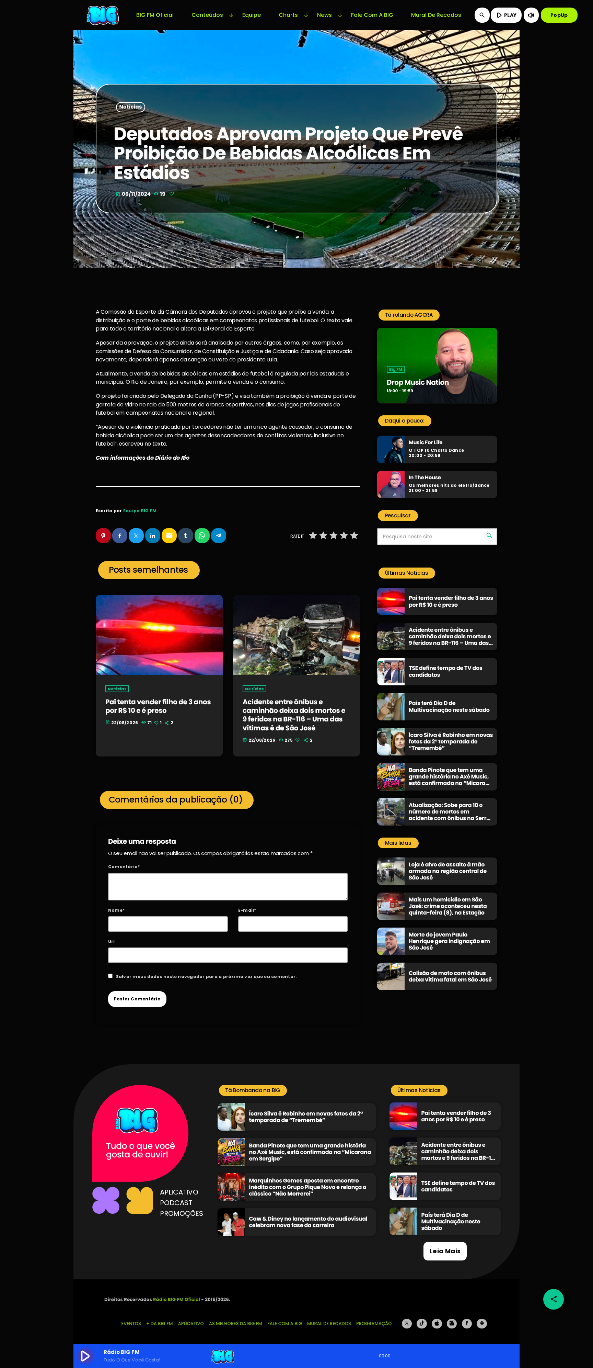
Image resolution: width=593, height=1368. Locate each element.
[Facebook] (467, 1323)
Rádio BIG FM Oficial (176, 1299)
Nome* (116, 910)
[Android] (482, 1323)
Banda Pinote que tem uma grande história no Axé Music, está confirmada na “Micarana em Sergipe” (451, 780)
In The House (425, 478)
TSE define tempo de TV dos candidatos (445, 671)
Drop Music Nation (418, 382)
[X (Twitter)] (407, 1323)
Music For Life (425, 443)
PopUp (559, 15)
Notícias (130, 107)
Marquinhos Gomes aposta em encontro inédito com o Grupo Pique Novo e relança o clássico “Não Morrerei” (308, 1187)
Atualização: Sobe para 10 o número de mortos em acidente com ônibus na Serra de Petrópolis (449, 815)
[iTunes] (437, 1323)
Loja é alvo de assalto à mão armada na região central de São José (448, 871)
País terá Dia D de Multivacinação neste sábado (449, 706)
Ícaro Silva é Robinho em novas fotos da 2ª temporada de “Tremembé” (451, 741)
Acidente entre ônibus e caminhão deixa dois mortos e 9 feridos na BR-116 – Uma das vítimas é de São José (294, 715)
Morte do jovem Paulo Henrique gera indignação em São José (449, 941)
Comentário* (124, 867)
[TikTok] (422, 1323)
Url (111, 941)
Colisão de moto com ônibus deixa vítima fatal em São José (450, 976)
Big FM (395, 369)
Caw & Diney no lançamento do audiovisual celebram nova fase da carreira (308, 1222)
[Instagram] (452, 1323)
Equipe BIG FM (139, 511)
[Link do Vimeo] (103, 15)
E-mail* (247, 910)
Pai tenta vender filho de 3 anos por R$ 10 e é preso (158, 706)
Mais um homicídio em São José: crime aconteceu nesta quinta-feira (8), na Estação (448, 906)
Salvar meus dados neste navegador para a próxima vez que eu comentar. (206, 976)
